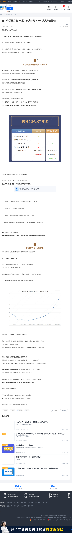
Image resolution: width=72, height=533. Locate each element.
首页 (1, 14)
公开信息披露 (46, 1)
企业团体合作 (24, 1)
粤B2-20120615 (52, 517)
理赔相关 (44, 503)
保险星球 (6, 14)
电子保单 (16, 503)
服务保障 (23, 503)
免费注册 (9, 1)
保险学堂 (46, 515)
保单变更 (37, 503)
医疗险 (17, 36)
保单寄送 (30, 503)
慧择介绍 (9, 506)
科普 (27, 410)
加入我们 (23, 506)
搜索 (10, 9)
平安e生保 (7, 280)
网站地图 (51, 515)
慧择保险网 (69, 520)
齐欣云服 (42, 515)
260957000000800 (30, 517)
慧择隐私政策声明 (62, 515)
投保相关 (9, 503)
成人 (13, 410)
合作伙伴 (55, 515)
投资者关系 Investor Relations (58, 1)
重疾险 (10, 14)
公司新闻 (16, 506)
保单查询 (31, 1)
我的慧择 (15, 1)
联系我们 (30, 506)
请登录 (4, 1)
